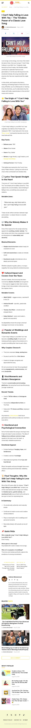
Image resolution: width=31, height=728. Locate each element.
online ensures (13, 415)
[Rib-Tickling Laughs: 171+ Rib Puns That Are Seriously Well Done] (6, 683)
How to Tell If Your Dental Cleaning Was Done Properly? (22, 566)
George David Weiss (9, 159)
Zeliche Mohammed (11, 27)
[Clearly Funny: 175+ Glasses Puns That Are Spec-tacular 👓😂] (6, 701)
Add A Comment (15, 658)
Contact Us (17, 720)
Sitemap (25, 720)
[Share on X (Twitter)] (14, 33)
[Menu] (3, 3)
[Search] (28, 3)
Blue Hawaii (5, 133)
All (3, 11)
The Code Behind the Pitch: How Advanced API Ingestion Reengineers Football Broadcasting (15, 623)
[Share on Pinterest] (22, 33)
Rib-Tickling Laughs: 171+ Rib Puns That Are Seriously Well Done (20, 682)
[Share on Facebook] (5, 33)
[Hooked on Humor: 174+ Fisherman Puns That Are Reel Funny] (6, 673)
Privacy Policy (7, 720)
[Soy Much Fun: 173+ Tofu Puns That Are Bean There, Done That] (6, 693)
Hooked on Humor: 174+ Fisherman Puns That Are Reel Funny (20, 672)
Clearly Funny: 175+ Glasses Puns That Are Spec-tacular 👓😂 (20, 700)
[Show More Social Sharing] (27, 33)
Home (10, 7)
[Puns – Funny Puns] (15, 2)
